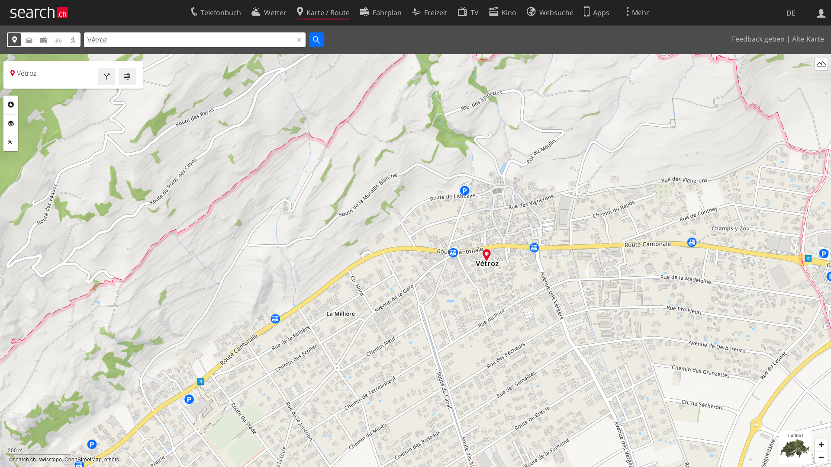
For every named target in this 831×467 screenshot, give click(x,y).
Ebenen (10, 124)
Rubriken (10, 105)
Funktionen (10, 142)
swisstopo (50, 459)
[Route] (106, 76)
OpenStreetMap (83, 459)
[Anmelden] (821, 12)
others (111, 459)
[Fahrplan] (127, 76)
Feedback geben (758, 39)
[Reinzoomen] (821, 444)
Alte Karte (808, 39)
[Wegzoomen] (821, 457)
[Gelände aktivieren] (821, 64)
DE (791, 13)
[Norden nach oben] (821, 80)
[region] (415, 260)
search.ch (24, 459)
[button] (487, 254)
